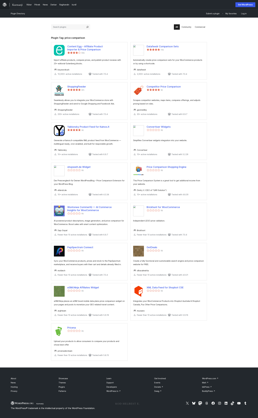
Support (110, 382)
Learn (108, 378)
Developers (111, 387)
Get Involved (160, 378)
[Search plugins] (87, 27)
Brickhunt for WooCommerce (163, 207)
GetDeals (152, 247)
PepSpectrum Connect (80, 247)
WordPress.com (210, 378)
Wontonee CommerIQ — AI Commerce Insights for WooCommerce (89, 209)
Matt (205, 382)
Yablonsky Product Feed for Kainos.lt (88, 126)
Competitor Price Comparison (164, 86)
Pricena (71, 327)
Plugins (62, 387)
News (13, 382)
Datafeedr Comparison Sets (163, 46)
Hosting (14, 387)
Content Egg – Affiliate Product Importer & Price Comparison (85, 48)
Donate (158, 387)
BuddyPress (208, 391)
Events (157, 382)
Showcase (63, 378)
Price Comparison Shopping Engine (166, 167)
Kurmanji (40, 404)
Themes (62, 382)
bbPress (207, 387)
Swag (158, 391)
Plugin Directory (18, 13)
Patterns (62, 391)
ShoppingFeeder (76, 86)
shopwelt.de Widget (79, 167)
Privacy (14, 391)
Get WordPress (245, 4)
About (13, 378)
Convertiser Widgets (159, 126)
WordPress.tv (113, 391)
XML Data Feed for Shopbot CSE (165, 287)
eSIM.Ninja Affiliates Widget (83, 287)
